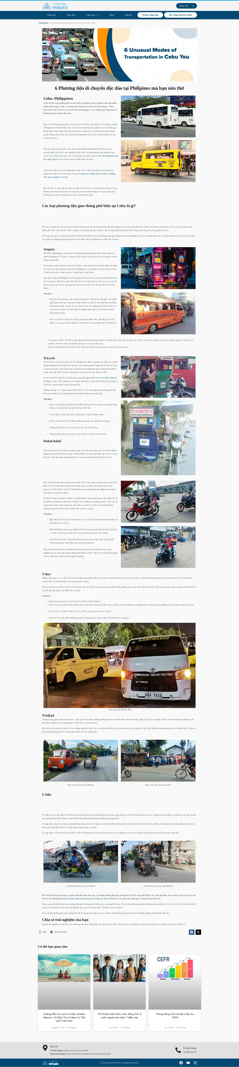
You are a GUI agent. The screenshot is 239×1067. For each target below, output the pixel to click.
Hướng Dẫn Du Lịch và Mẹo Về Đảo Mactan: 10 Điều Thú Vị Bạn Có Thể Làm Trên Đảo (64, 1017)
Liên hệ (128, 15)
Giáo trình (90, 15)
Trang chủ (51, 15)
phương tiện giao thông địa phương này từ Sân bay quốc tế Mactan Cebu (90, 898)
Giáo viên (71, 15)
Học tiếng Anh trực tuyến (180, 15)
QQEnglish (44, 23)
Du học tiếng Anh (150, 15)
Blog (112, 15)
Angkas (46, 553)
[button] (191, 932)
